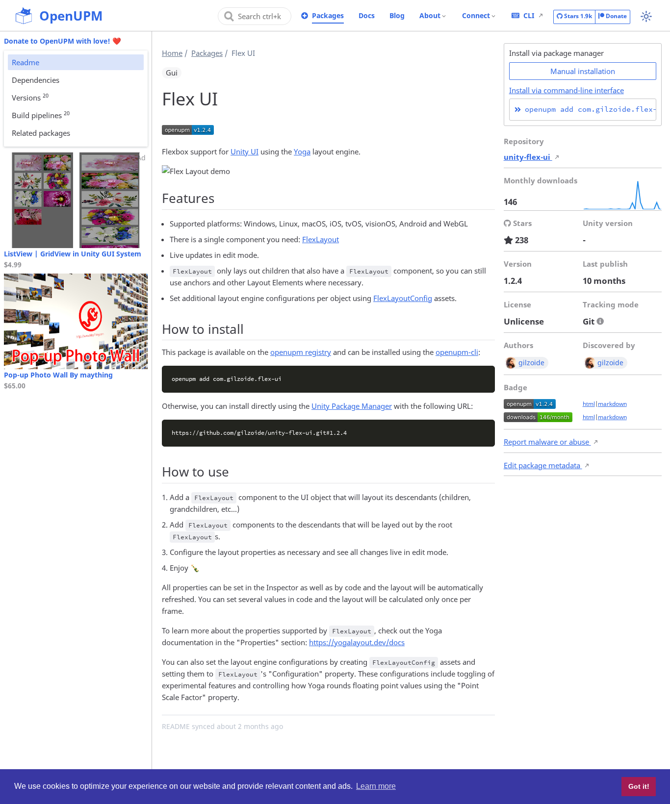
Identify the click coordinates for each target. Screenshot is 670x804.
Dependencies (35, 80)
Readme (25, 62)
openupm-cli (457, 352)
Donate (615, 16)
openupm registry (300, 352)
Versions (30, 97)
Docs (367, 15)
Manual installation (582, 71)
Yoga (302, 151)
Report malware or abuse (547, 442)
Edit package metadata (543, 465)
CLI (528, 15)
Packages (328, 15)
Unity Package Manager (351, 406)
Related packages (41, 133)
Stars (577, 16)
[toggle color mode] (646, 16)
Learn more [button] (376, 786)
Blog (397, 15)
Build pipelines (41, 114)
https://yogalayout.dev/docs (357, 642)
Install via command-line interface (566, 90)
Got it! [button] (638, 786)
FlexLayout (320, 239)
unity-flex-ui (528, 157)
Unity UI (244, 151)
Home (172, 53)
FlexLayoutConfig (402, 298)
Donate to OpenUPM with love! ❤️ (62, 41)
